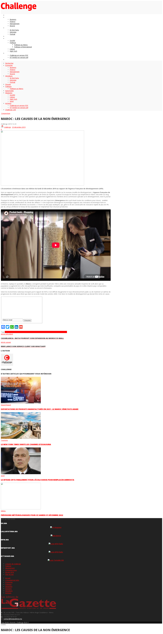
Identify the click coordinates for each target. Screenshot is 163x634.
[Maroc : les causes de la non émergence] (42, 185)
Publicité (8, 566)
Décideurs (9, 591)
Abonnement (10, 568)
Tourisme (4, 440)
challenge (7, 127)
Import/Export (6, 405)
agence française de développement (32, 332)
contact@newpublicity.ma (13, 619)
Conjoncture (5, 113)
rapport (64, 332)
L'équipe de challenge (13, 564)
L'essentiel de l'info (12, 580)
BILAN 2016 (9, 572)
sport (3, 476)
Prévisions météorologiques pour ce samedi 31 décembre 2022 (32, 515)
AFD (12, 332)
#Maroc (7, 332)
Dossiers (8, 589)
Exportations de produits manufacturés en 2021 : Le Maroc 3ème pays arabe (39, 409)
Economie (9, 582)
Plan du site (9, 574)
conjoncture (49, 332)
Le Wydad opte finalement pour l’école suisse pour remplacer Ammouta (37, 480)
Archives (8, 593)
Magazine (8, 587)
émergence (58, 332)
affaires (16, 332)
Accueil (7, 578)
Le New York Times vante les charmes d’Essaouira (26, 444)
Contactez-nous (11, 570)
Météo (3, 511)
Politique (8, 584)
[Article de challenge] (2, 127)
